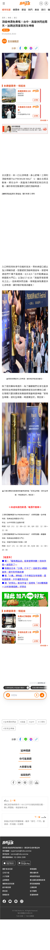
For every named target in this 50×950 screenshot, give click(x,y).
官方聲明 (33, 891)
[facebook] (4, 901)
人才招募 (5, 876)
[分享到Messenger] (31, 48)
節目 (24, 9)
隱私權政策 (34, 872)
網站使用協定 (35, 876)
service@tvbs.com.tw (19, 854)
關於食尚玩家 (7, 869)
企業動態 (5, 880)
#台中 (31, 721)
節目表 (5, 891)
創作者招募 (6, 887)
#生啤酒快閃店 (9, 721)
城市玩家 (6, 9)
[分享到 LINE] (25, 48)
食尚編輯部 (13, 41)
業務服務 (33, 869)
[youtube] (10, 901)
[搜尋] (41, 3)
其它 (15, 17)
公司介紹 (5, 872)
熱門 (30, 9)
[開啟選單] (4, 3)
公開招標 (33, 887)
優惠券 (16, 9)
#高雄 (22, 721)
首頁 (3, 17)
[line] (16, 901)
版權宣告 (5, 894)
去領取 (36, 100)
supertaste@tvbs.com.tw (21, 851)
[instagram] (22, 901)
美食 (37, 9)
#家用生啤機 (8, 728)
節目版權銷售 (35, 883)
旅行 (43, 9)
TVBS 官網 (19, 916)
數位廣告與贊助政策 (37, 880)
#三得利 (41, 721)
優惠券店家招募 (8, 883)
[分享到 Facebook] (20, 48)
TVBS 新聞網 (30, 916)
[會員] (46, 3)
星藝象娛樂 (34, 894)
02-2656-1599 (19, 857)
